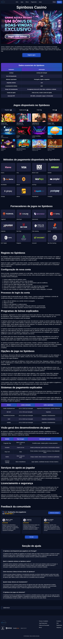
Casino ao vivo (22, 109)
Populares (7, 109)
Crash (38, 109)
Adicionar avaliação (54, 512)
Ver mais (31, 536)
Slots (54, 109)
